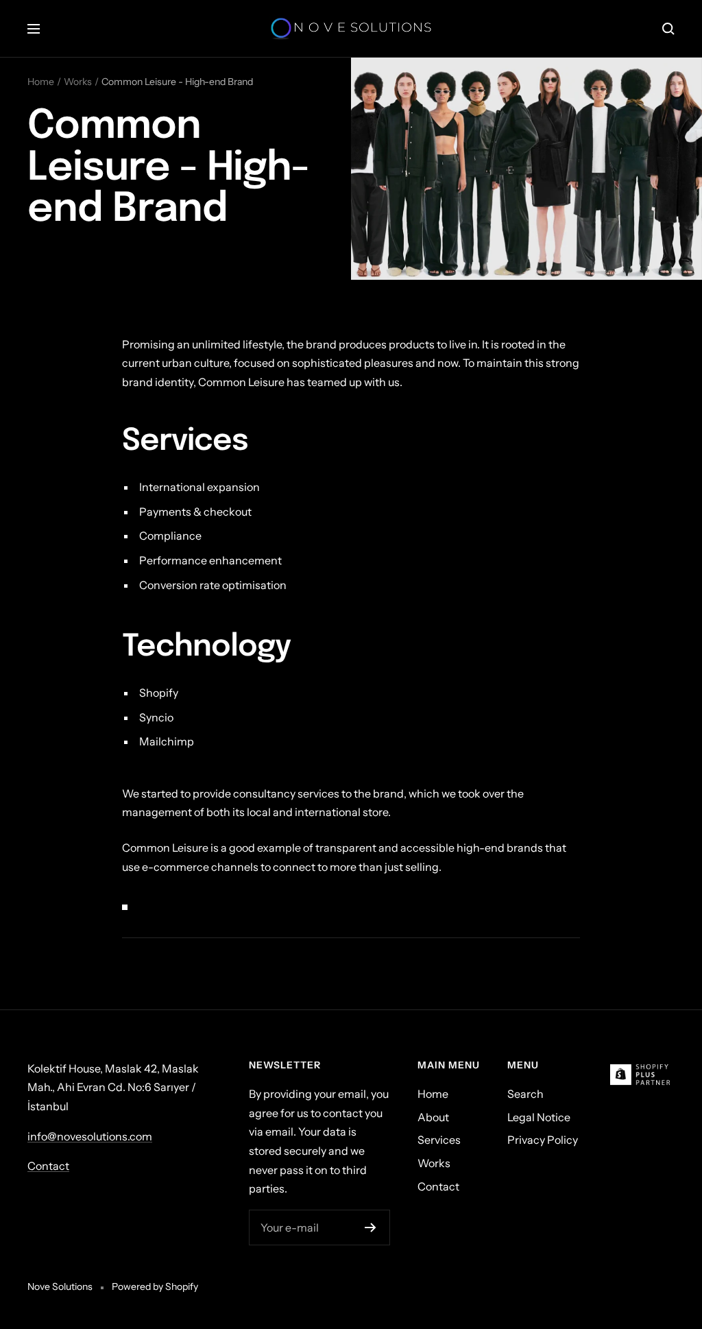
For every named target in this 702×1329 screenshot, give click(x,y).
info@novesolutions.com (89, 1136)
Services (439, 1140)
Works (78, 81)
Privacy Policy (542, 1140)
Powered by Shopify (155, 1286)
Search (525, 1094)
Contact (48, 1166)
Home (40, 81)
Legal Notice (538, 1117)
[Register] (370, 1227)
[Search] (668, 29)
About (433, 1117)
